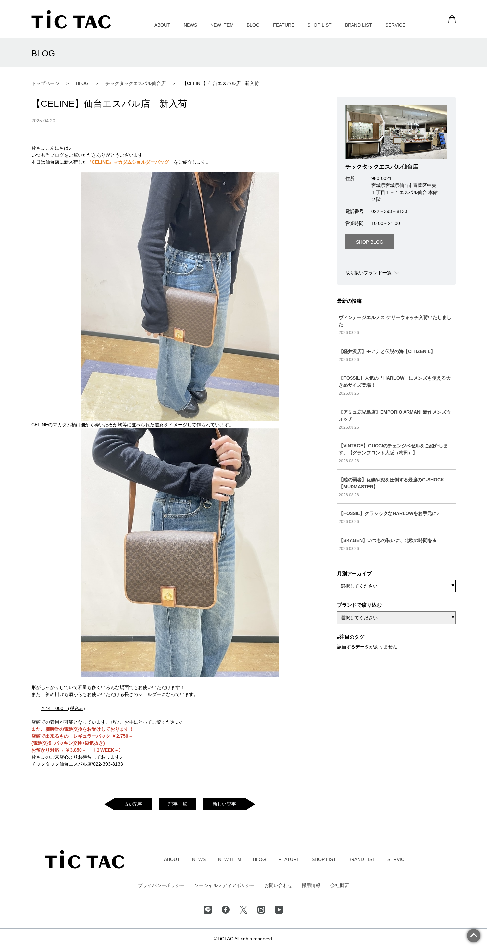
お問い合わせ (278, 885)
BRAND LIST (358, 25)
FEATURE (283, 25)
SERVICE (395, 25)
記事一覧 (177, 804)
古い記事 (133, 804)
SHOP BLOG (369, 242)
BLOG (253, 25)
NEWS (190, 25)
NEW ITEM (222, 25)
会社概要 (339, 885)
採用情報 (311, 885)
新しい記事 (224, 804)
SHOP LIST (319, 25)
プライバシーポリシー (161, 885)
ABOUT (162, 25)
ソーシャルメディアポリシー (224, 885)
